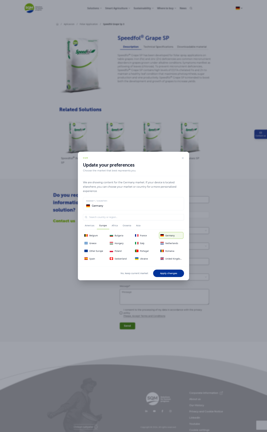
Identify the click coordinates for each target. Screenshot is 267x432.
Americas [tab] (89, 225)
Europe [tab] (103, 225)
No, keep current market (134, 273)
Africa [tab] (115, 225)
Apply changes (168, 273)
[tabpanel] (133, 247)
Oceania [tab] (127, 225)
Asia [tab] (138, 225)
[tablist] (112, 226)
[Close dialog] (183, 158)
